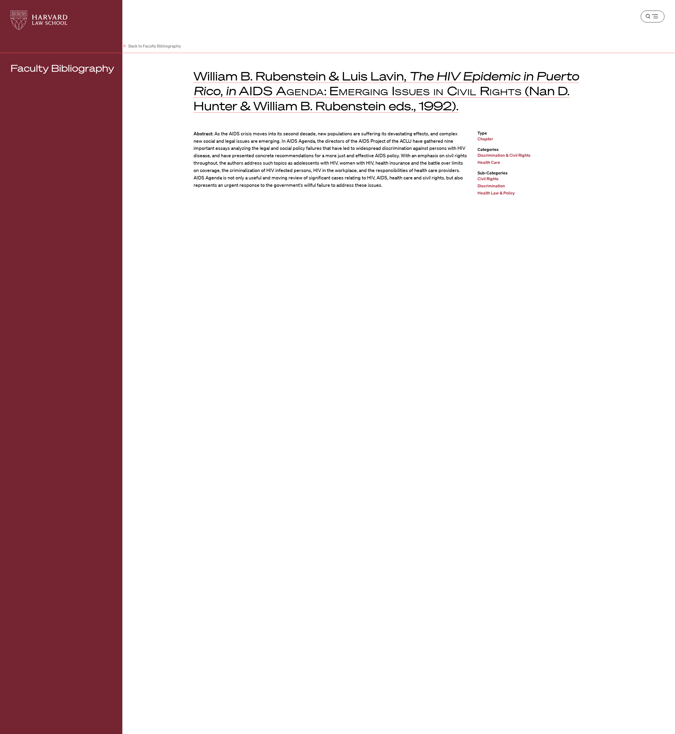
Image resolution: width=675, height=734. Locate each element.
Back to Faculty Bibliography (154, 46)
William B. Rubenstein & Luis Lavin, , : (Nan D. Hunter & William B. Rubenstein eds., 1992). (386, 91)
